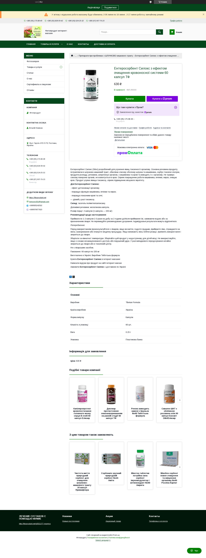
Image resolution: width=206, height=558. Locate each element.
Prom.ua (116, 535)
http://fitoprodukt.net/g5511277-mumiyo (35, 524)
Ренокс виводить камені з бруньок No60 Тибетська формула (140, 412)
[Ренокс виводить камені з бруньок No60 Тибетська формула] (140, 391)
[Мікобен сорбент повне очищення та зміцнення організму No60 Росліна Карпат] (169, 456)
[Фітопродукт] (33, 37)
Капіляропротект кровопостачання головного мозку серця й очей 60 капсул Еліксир (82, 413)
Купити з (157, 99)
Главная (30, 44)
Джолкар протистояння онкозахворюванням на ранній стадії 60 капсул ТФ (112, 413)
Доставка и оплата (104, 44)
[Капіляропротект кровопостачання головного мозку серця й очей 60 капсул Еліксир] (82, 391)
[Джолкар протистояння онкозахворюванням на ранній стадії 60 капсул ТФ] (111, 391)
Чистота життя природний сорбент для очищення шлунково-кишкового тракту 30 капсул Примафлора (82, 481)
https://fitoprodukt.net (37, 198)
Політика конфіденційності (119, 538)
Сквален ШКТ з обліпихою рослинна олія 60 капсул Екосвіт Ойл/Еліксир (169, 413)
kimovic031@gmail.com (39, 201)
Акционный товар (113, 521)
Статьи (30, 73)
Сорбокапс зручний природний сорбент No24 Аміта (111, 476)
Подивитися (110, 7)
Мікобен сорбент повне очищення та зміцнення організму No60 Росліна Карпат (169, 478)
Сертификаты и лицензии (39, 84)
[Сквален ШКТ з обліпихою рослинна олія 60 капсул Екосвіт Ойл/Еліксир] (169, 391)
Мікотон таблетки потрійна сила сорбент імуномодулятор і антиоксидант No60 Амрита (140, 479)
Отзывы (30, 90)
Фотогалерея (33, 61)
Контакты (83, 44)
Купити (130, 99)
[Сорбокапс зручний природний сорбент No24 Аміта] (111, 456)
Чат (196, 551)
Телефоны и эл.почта (158, 521)
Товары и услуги (49, 44)
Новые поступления (70, 521)
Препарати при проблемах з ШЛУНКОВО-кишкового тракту (106, 56)
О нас (70, 44)
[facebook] (70, 277)
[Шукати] (159, 32)
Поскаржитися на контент (97, 538)
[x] (73, 277)
